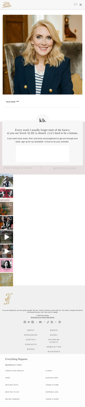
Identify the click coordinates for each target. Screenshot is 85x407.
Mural (54, 335)
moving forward (12, 399)
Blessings (54, 351)
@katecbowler (64, 168)
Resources (31, 335)
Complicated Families (14, 371)
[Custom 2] (55, 322)
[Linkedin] (59, 322)
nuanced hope (52, 378)
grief (7, 378)
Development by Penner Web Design (42, 317)
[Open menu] (80, 5)
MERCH (54, 330)
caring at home (52, 385)
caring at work (52, 399)
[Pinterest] (51, 322)
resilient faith (11, 385)
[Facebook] (24, 322)
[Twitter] (28, 322)
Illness (49, 371)
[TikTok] (48, 322)
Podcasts (31, 344)
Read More (12, 102)
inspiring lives (52, 392)
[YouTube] (40, 322)
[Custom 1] (44, 322)
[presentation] (42, 55)
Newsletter (54, 347)
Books (31, 349)
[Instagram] (32, 322)
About (31, 330)
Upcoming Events (54, 341)
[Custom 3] (36, 322)
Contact (31, 340)
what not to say (12, 392)
